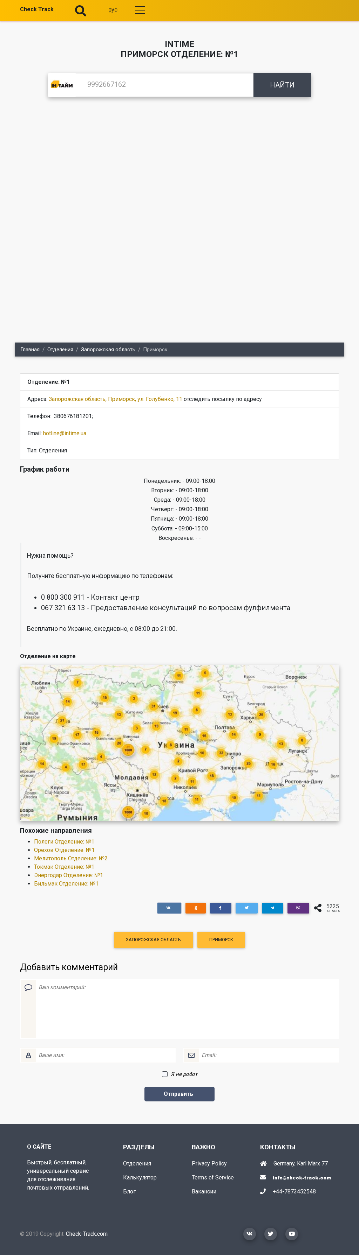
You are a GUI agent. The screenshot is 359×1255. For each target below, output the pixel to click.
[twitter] (246, 908)
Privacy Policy (209, 1163)
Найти (282, 85)
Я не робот (184, 1074)
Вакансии (204, 1191)
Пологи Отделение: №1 (64, 841)
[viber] (298, 908)
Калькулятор (140, 1177)
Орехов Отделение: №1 (64, 850)
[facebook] (220, 908)
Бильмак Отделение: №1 (66, 883)
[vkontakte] (169, 908)
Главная (30, 349)
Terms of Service (213, 1177)
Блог (129, 1191)
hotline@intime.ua (64, 433)
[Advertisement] (179, 160)
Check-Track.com (87, 1234)
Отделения (60, 349)
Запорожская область (108, 349)
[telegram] (272, 908)
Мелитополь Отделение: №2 (71, 858)
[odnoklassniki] (195, 908)
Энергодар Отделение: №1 (68, 875)
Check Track (37, 9)
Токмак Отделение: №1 (64, 866)
